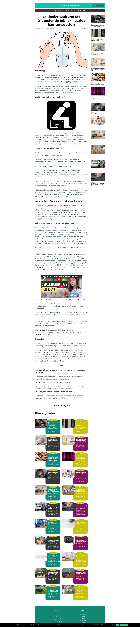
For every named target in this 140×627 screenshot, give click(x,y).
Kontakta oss (81, 10)
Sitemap (83, 622)
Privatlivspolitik (123, 624)
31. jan (53, 553)
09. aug (53, 420)
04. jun (53, 453)
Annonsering (59, 10)
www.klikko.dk (58, 621)
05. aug (80, 420)
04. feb (80, 536)
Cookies (73, 10)
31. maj (80, 453)
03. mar (53, 536)
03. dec (80, 569)
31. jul (53, 436)
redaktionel (84, 28)
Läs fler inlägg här (61, 405)
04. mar (80, 519)
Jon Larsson (50, 28)
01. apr (80, 486)
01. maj (80, 470)
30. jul (80, 436)
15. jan (53, 569)
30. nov (80, 586)
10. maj (53, 470)
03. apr (53, 486)
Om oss (67, 10)
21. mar (53, 503)
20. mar (80, 503)
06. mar (53, 519)
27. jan (80, 553)
